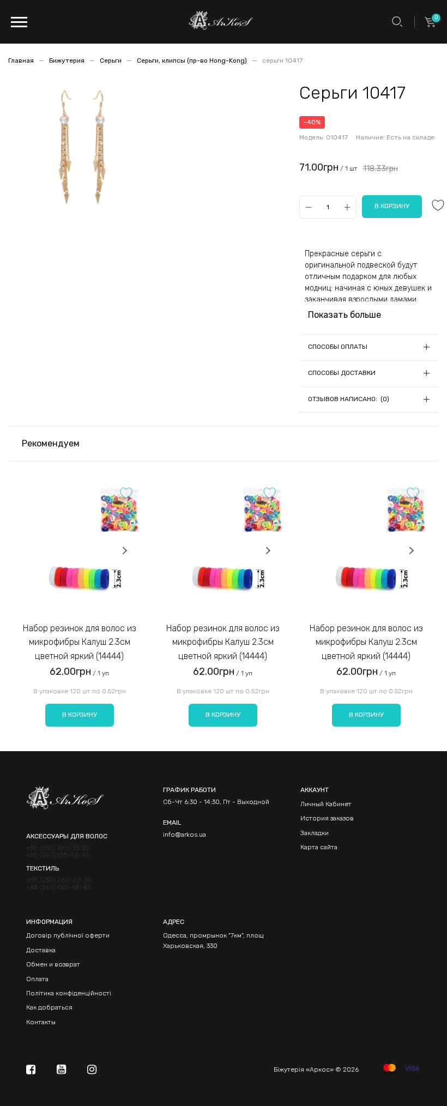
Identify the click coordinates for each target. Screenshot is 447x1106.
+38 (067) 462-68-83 (58, 887)
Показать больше (344, 315)
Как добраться (49, 1007)
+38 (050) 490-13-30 (57, 847)
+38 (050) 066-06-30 (59, 880)
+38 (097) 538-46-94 (57, 855)
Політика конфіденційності (68, 993)
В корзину (79, 714)
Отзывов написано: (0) (348, 399)
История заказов (327, 818)
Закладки (314, 833)
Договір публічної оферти (68, 935)
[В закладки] (438, 206)
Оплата (37, 979)
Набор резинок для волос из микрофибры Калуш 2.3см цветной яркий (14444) (79, 642)
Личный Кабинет (326, 804)
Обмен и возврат (53, 964)
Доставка (41, 950)
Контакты (41, 1022)
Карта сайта (318, 847)
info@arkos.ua (184, 834)
